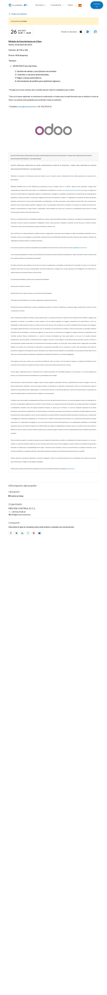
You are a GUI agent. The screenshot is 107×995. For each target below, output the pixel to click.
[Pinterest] (33, 533)
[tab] (53, 157)
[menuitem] (42, 5)
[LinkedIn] (22, 533)
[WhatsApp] (28, 533)
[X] (16, 533)
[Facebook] (10, 533)
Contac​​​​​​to (96, 5)
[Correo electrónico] (39, 533)
